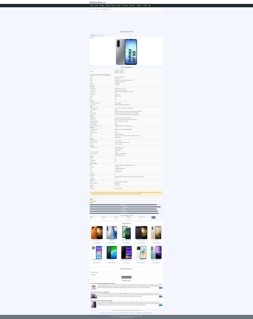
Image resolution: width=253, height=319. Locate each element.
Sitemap (140, 316)
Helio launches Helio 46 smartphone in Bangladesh (101, 300)
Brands (96, 5)
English (160, 287)
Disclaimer (139, 310)
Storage (128, 217)
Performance (142, 217)
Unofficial (107, 5)
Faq (132, 316)
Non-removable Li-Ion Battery (121, 181)
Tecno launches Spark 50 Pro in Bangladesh (100, 292)
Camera (103, 217)
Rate (153, 217)
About (116, 316)
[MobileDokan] (98, 2)
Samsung (97, 9)
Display (91, 217)
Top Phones (125, 5)
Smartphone (117, 83)
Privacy (123, 316)
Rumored (113, 5)
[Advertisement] (129, 20)
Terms (119, 316)
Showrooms (132, 5)
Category (139, 5)
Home (91, 5)
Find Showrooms (126, 277)
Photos (94, 35)
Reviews (145, 5)
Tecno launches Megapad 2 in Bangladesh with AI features (103, 283)
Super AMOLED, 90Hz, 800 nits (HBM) (123, 118)
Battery (116, 217)
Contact (136, 316)
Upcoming (101, 5)
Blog (150, 5)
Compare (119, 5)
